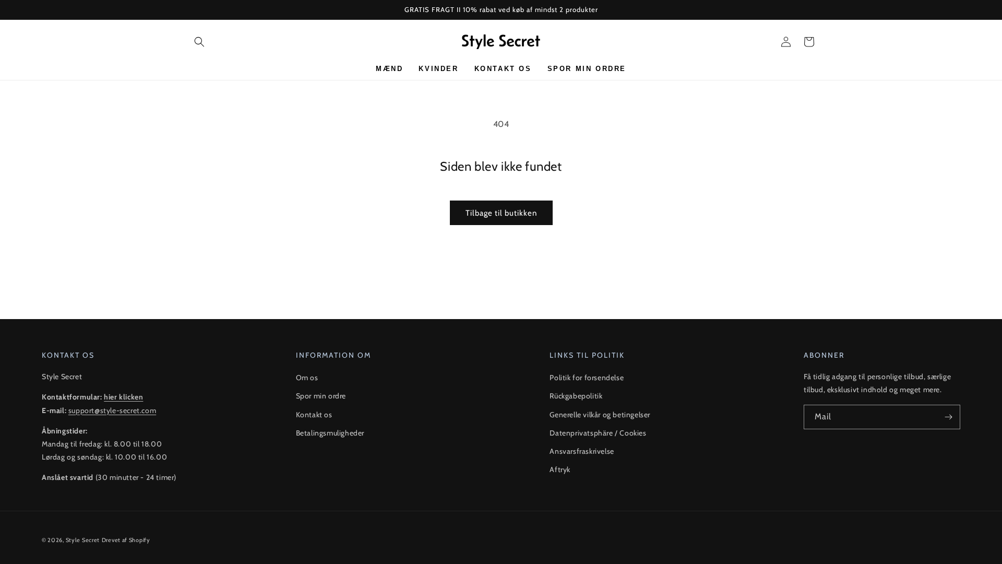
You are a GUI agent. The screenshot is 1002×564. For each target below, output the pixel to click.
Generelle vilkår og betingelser (600, 414)
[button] (199, 41)
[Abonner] (948, 417)
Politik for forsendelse (587, 377)
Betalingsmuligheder (330, 433)
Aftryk (560, 469)
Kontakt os (314, 414)
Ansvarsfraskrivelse (582, 451)
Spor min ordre (321, 396)
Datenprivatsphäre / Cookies (598, 433)
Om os (307, 377)
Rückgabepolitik (576, 396)
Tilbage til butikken (501, 213)
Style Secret (83, 540)
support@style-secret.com (112, 410)
